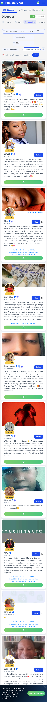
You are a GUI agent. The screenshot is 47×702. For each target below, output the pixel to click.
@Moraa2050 (9, 615)
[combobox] (23, 43)
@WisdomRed (9, 671)
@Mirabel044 (8, 503)
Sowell (7, 154)
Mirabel (7, 500)
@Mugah (7, 555)
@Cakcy (7, 223)
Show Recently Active (31, 49)
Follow (36, 55)
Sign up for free (36, 693)
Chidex (7, 436)
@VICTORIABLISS (9, 299)
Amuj (6, 553)
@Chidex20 (8, 438)
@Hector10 (8, 97)
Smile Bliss (8, 297)
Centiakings (9, 366)
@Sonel (6, 156)
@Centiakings (8, 368)
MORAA (8, 612)
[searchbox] (27, 43)
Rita (6, 221)
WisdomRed (9, 669)
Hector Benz (10, 94)
